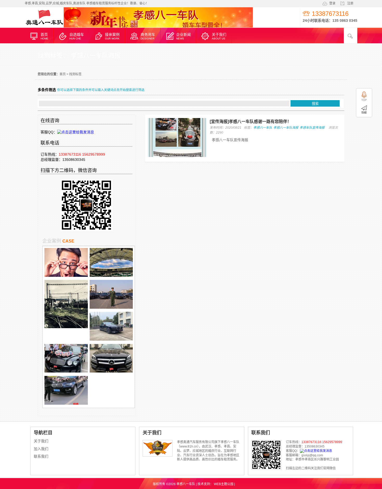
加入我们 (41, 449)
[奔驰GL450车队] (111, 371)
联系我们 (41, 456)
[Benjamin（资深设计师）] (111, 275)
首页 (63, 74)
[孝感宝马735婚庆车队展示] (111, 339)
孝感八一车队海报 (285, 127)
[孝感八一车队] (44, 27)
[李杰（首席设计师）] (66, 275)
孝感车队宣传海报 (312, 127)
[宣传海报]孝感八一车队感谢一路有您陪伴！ (250, 121)
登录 (332, 3)
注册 (350, 3)
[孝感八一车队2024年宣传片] (111, 307)
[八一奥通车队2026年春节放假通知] (66, 327)
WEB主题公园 (223, 484)
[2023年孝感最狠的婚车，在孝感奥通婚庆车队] (66, 371)
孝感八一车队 (262, 127)
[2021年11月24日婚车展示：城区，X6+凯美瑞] (66, 403)
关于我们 (41, 441)
